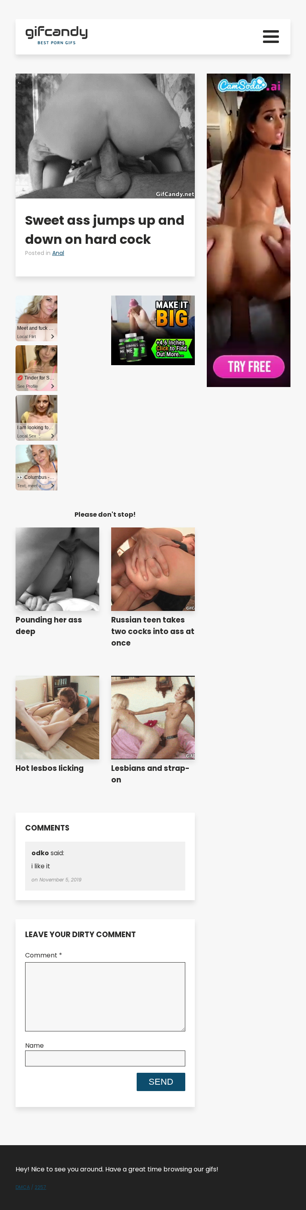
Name (34, 1045)
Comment (43, 955)
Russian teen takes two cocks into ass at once (152, 631)
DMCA (23, 1187)
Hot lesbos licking (50, 768)
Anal (58, 253)
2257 (40, 1187)
